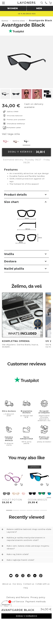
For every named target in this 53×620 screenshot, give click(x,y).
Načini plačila (14, 268)
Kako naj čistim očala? (18, 554)
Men (39, 8)
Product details (15, 194)
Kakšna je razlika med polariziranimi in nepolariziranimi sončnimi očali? (26, 538)
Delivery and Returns (17, 597)
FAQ (26, 588)
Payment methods (35, 601)
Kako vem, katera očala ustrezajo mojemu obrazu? (28, 547)
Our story (17, 584)
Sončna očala (19, 21)
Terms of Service (15, 601)
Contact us (28, 584)
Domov (5, 21)
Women (12, 8)
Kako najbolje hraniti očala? (20, 560)
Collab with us (42, 584)
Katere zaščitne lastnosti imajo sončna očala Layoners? (29, 530)
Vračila (9, 254)
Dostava (10, 261)
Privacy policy (37, 597)
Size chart (11, 202)
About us (6, 584)
